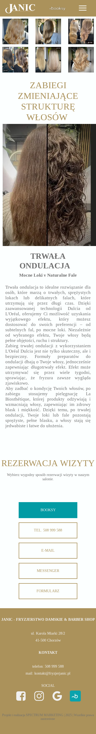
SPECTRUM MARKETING (44, 715)
